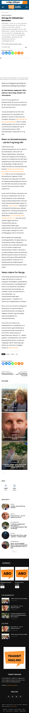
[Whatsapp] (12, 53)
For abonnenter (14, 462)
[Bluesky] (9, 53)
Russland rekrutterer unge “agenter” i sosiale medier (19, 536)
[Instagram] (12, 696)
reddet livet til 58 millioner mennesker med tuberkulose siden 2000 (13, 171)
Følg (14, 484)
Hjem (3, 12)
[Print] (18, 53)
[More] (22, 53)
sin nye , (17, 215)
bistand (8, 354)
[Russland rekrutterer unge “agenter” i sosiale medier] (5, 535)
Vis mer (14, 551)
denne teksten (13, 348)
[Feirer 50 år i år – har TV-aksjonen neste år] (14, 426)
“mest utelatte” (13, 206)
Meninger (8, 15)
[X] (20, 696)
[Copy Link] (15, 53)
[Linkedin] (6, 53)
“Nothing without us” (8, 218)
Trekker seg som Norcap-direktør (14, 410)
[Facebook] (3, 53)
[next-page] (5, 473)
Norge (12, 354)
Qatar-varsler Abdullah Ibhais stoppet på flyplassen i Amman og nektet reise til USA (19, 546)
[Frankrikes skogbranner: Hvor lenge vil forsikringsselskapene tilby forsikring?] (14, 455)
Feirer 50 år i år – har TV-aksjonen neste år (14, 438)
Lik (6, 484)
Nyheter (13, 533)
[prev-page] (3, 473)
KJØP (2, 586)
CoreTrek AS (14, 706)
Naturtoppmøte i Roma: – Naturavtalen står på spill (21, 374)
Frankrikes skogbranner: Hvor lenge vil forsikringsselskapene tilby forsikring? (14, 466)
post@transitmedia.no (12, 685)
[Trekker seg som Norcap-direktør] (14, 398)
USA (16, 354)
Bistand (7, 12)
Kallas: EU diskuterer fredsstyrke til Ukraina (8, 373)
